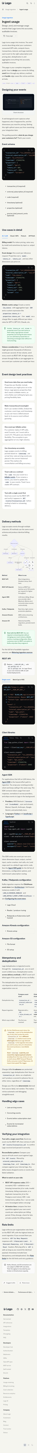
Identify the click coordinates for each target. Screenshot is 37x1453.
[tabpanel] (18, 302)
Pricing (5, 1404)
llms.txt (5, 1373)
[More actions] (34, 3)
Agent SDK (6, 782)
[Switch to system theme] (24, 1445)
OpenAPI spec (8, 1362)
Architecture (19, 887)
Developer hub (8, 1347)
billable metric (10, 477)
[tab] (5, 235)
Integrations (7, 1326)
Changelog (6, 1334)
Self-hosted (7, 1369)
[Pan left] (26, 565)
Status (5, 1432)
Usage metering (8, 1382)
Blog (4, 1421)
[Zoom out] (32, 568)
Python (17, 814)
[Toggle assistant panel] (31, 3)
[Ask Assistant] (32, 150)
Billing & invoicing (8, 1386)
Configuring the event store (15, 899)
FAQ (4, 1337)
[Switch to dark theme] (32, 1445)
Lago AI (5, 1401)
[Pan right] (32, 565)
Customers (6, 1418)
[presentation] (18, 164)
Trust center (7, 1429)
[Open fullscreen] (26, 562)
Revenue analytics (9, 1393)
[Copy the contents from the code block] (28, 150)
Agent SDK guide (14, 868)
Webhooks (6, 1354)
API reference (7, 1323)
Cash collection (8, 1390)
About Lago (7, 1414)
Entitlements (7, 1397)
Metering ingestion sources (22, 652)
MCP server (7, 1365)
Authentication (8, 1351)
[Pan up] (29, 562)
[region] (18, 1008)
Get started (7, 1319)
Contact (6, 1425)
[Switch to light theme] (28, 1445)
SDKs (5, 1358)
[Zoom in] (32, 562)
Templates (6, 1330)
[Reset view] (29, 565)
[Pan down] (29, 568)
